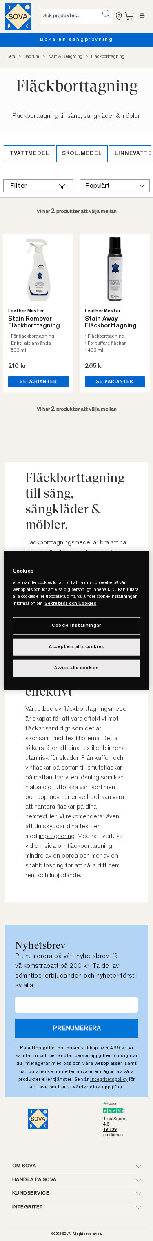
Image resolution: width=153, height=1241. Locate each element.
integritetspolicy (109, 1079)
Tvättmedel (29, 154)
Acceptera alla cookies (76, 647)
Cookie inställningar (76, 626)
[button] (107, 14)
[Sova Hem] (18, 16)
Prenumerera (77, 1028)
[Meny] (142, 16)
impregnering (57, 836)
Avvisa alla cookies (76, 668)
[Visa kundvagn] (130, 16)
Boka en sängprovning (76, 39)
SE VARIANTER (38, 381)
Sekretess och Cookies (70, 604)
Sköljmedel (82, 154)
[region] (76, 620)
